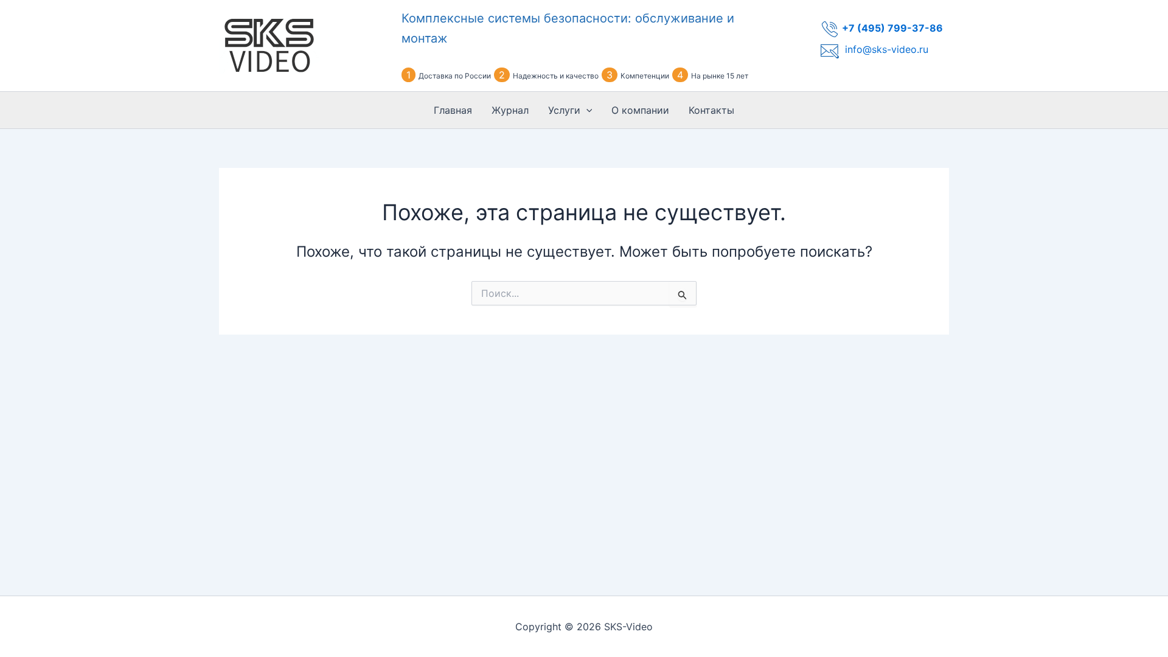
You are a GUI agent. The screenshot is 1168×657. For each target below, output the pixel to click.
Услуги (564, 110)
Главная (453, 110)
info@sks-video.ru (886, 49)
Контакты (711, 110)
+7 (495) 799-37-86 (892, 28)
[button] (586, 110)
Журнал (510, 110)
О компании (640, 110)
